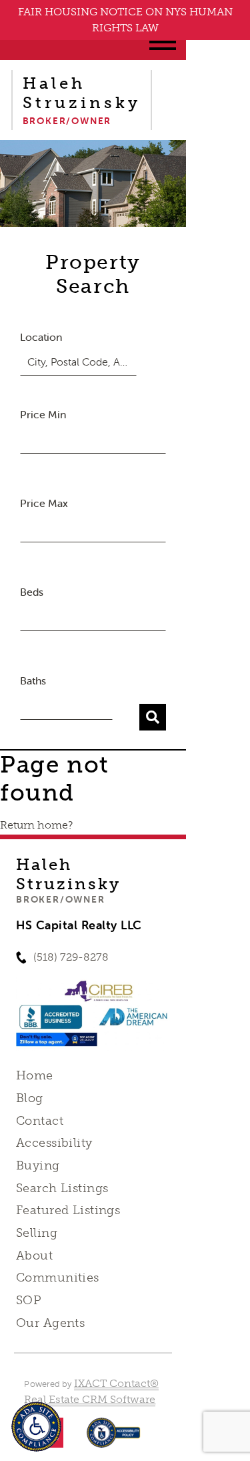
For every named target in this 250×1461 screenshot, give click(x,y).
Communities (57, 1277)
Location (41, 337)
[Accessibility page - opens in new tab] (113, 1439)
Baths (33, 680)
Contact (39, 1120)
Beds (31, 591)
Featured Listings (68, 1210)
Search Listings (62, 1188)
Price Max (44, 503)
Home (34, 1075)
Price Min (43, 414)
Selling (36, 1233)
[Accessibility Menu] (36, 1426)
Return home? (36, 825)
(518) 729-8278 (71, 957)
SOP (28, 1300)
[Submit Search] (152, 717)
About (34, 1255)
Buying (38, 1165)
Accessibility (54, 1142)
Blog (29, 1098)
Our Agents (50, 1323)
